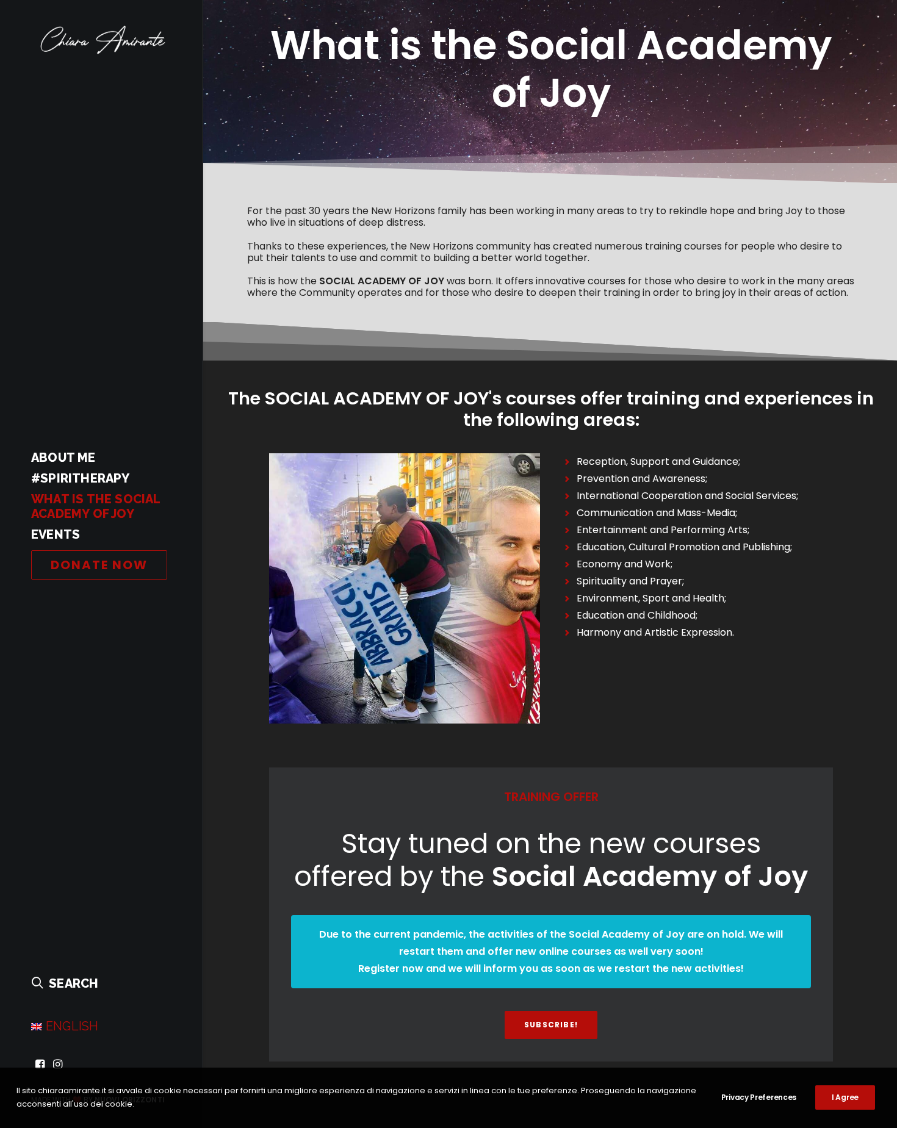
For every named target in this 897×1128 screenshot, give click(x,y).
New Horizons (441, 246)
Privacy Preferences (758, 1097)
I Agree (845, 1097)
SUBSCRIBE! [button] (551, 1024)
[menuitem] (40, 1064)
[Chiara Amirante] (100, 40)
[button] (40, 1064)
